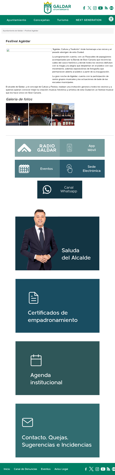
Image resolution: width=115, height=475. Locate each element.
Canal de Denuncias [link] (25, 469)
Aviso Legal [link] (61, 469)
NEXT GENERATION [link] (89, 20)
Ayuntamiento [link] (16, 20)
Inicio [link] (7, 469)
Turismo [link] (62, 20)
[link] (111, 19)
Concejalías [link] (42, 20)
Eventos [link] (46, 469)
